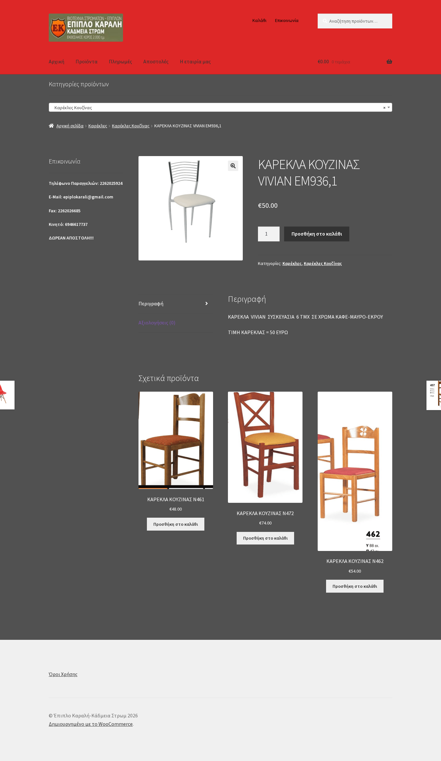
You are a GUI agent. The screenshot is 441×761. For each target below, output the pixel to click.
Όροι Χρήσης (63, 674)
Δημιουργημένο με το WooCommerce (91, 724)
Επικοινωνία (287, 20)
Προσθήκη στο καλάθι (317, 233)
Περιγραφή (150, 303)
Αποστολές (156, 61)
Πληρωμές (120, 61)
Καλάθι (259, 20)
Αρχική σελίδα (70, 126)
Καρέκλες (97, 126)
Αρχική (56, 61)
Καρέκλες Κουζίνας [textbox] (218, 108)
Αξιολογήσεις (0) (156, 322)
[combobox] (220, 107)
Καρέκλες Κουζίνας (130, 126)
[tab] (175, 303)
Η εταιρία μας (195, 61)
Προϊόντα (86, 61)
